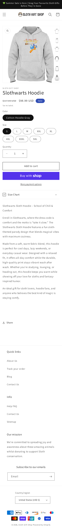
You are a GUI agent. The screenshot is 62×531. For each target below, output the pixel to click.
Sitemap (11, 421)
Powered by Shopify (42, 525)
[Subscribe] (50, 476)
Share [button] (10, 322)
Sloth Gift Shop (25, 525)
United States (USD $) (29, 499)
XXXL (22, 139)
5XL (35, 139)
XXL (39, 131)
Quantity (7, 146)
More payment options (31, 184)
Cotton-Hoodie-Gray (18, 117)
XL (51, 131)
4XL (8, 139)
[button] (4, 14)
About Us (12, 360)
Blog (9, 376)
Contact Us (13, 384)
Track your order (16, 368)
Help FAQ (12, 406)
